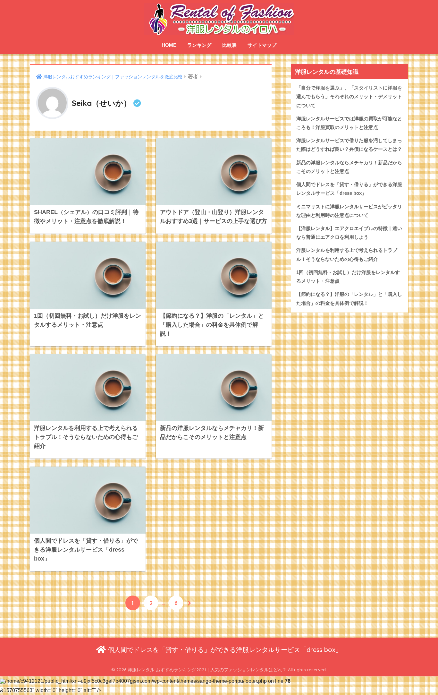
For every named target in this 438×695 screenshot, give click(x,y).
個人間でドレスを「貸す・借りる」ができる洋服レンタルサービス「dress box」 (349, 189)
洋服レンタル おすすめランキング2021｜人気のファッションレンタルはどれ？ (207, 669)
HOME (169, 45)
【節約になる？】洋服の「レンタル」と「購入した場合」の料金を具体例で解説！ (349, 298)
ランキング (199, 45)
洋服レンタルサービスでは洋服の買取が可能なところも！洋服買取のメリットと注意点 (349, 123)
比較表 (229, 45)
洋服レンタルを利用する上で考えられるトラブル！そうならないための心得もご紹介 (346, 255)
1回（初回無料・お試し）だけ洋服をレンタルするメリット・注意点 (348, 277)
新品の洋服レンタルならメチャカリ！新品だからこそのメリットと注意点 (349, 167)
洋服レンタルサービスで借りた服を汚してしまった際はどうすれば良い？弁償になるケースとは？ (349, 145)
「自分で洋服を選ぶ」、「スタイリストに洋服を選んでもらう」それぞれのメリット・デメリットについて (349, 96)
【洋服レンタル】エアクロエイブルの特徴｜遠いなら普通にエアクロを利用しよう (349, 233)
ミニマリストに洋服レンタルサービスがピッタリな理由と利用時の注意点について (349, 211)
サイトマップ (262, 45)
